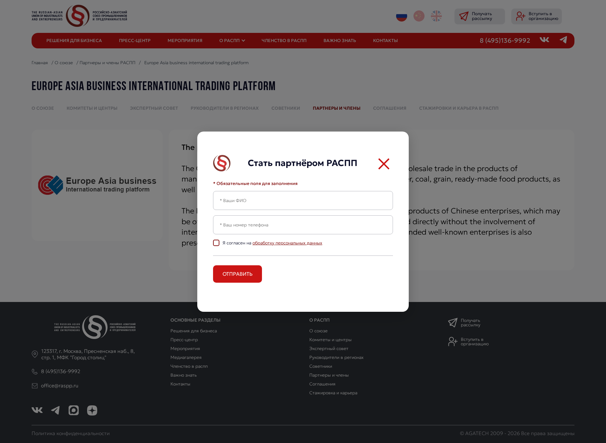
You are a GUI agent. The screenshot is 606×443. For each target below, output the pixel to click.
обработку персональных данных (287, 243)
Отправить (237, 274)
